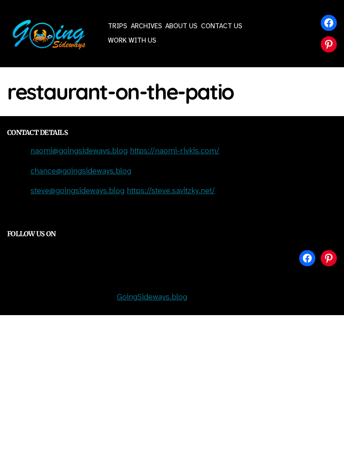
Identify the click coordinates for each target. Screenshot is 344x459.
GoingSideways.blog (152, 297)
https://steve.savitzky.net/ (171, 191)
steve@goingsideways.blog (77, 191)
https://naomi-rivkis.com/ (174, 151)
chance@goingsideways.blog (80, 171)
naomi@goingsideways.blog (79, 151)
